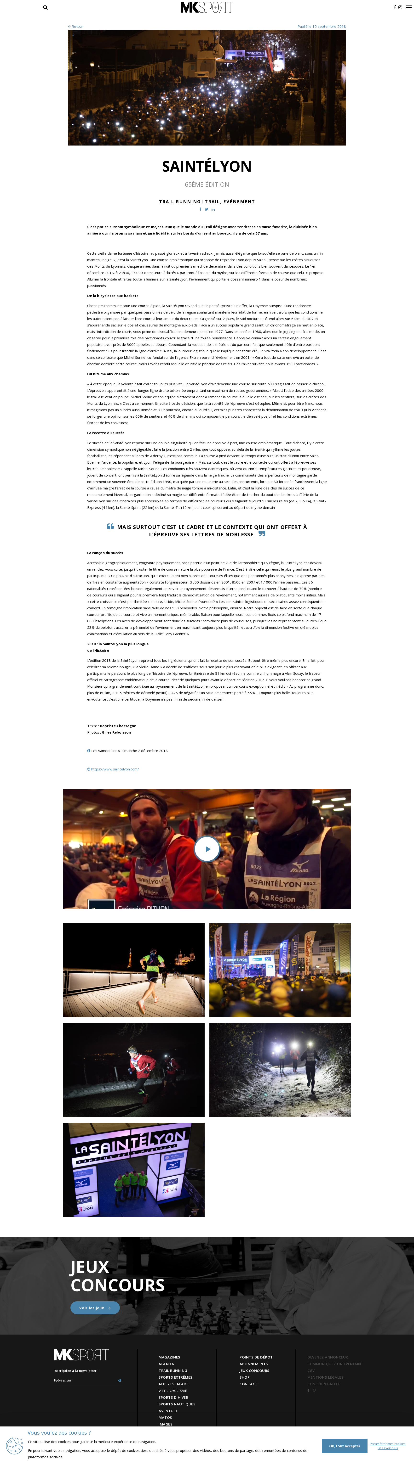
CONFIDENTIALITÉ (323, 1383)
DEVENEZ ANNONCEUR (327, 1357)
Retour (77, 26)
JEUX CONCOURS (254, 1370)
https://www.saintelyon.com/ (115, 769)
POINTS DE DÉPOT (256, 1357)
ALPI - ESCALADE (174, 1383)
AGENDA (166, 1363)
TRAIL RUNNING (173, 1370)
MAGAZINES (169, 1357)
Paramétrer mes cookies (388, 1444)
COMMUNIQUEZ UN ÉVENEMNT (335, 1363)
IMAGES (165, 1424)
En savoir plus (388, 1448)
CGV (311, 1370)
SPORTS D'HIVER (173, 1397)
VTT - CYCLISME (173, 1390)
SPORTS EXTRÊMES (175, 1377)
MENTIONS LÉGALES (325, 1377)
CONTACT (249, 1383)
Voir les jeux (92, 1307)
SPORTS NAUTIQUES (177, 1404)
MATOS (165, 1417)
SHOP (245, 1377)
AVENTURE (168, 1410)
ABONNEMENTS (254, 1363)
